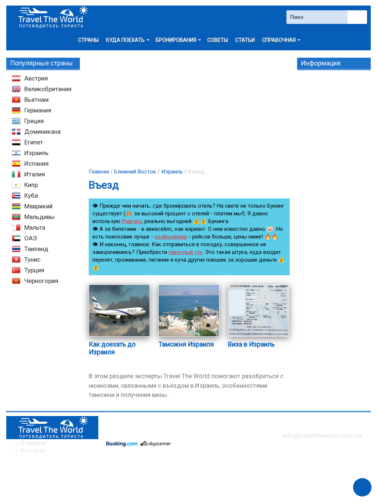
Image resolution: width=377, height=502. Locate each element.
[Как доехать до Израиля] (119, 336)
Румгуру (132, 221)
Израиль (172, 171)
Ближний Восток (135, 171)
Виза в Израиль (251, 344)
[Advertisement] (189, 109)
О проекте (33, 443)
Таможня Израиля (186, 344)
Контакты (33, 450)
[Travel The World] (52, 17)
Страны (88, 40)
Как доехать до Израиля (112, 348)
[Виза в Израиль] (258, 336)
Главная (99, 171)
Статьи (245, 40)
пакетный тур (185, 252)
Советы (217, 40)
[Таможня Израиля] (188, 336)
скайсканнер (171, 236)
